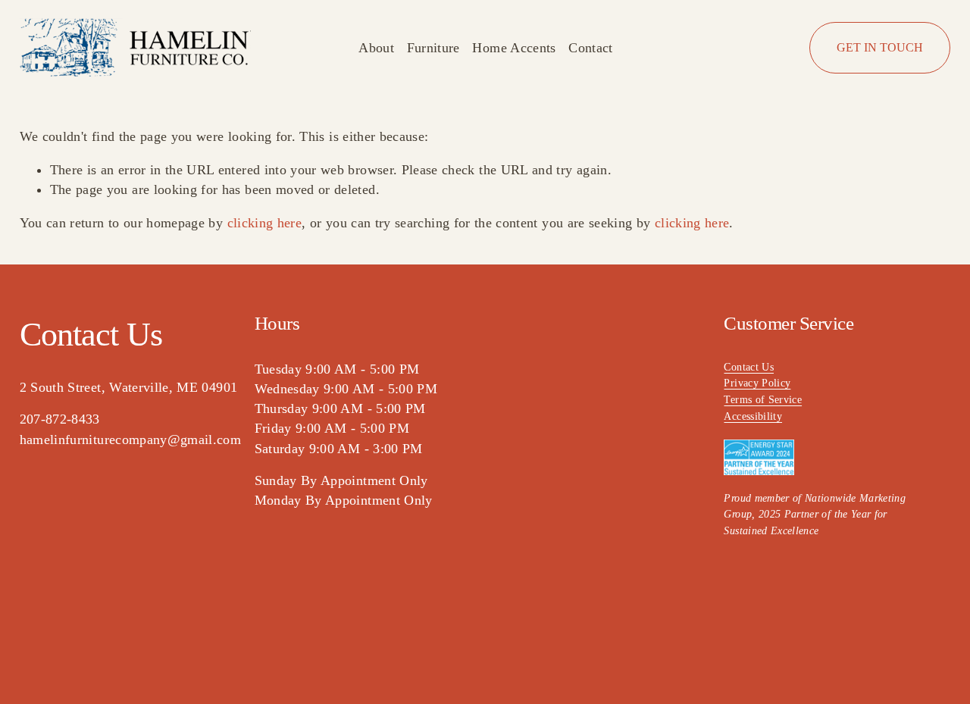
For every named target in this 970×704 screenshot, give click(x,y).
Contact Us (749, 367)
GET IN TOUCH (880, 47)
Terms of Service (763, 399)
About (376, 47)
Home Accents (513, 47)
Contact (590, 47)
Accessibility (753, 416)
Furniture (433, 47)
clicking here (264, 222)
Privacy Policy (757, 383)
